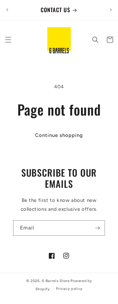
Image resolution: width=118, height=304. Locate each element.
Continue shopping (59, 135)
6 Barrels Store (56, 281)
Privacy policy (69, 289)
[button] (8, 40)
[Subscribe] (97, 228)
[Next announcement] (111, 10)
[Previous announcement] (7, 10)
